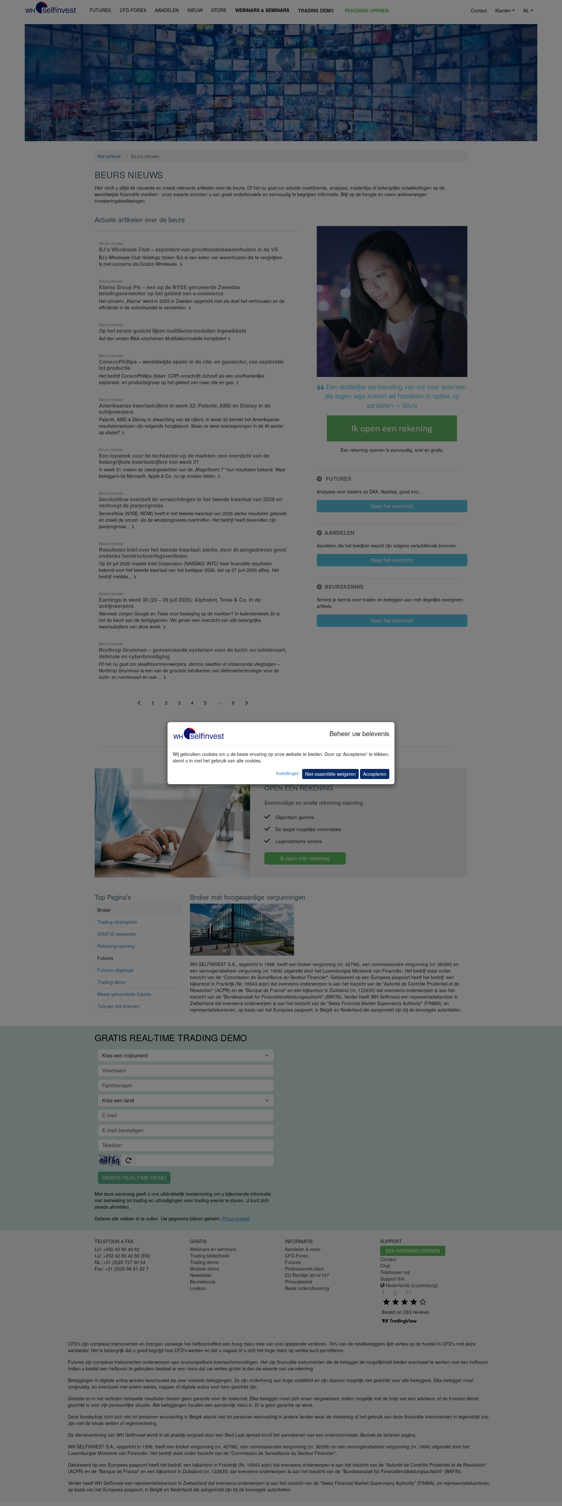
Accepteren (374, 774)
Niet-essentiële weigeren (330, 774)
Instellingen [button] (288, 773)
